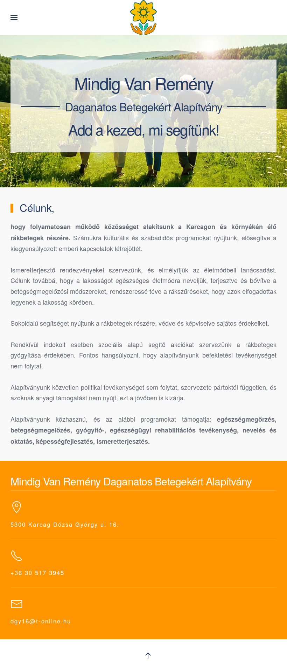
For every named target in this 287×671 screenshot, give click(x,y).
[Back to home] (143, 17)
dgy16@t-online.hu (40, 621)
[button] (14, 17)
